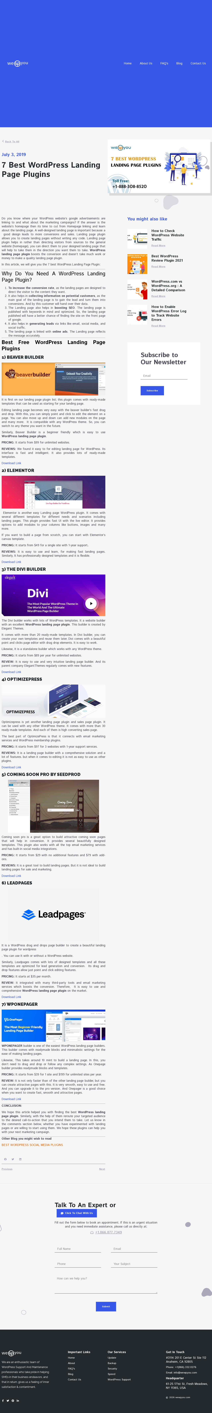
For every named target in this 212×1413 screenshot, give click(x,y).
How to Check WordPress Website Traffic (167, 235)
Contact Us (198, 64)
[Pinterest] (13, 1400)
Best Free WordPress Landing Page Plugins (53, 346)
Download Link (11, 463)
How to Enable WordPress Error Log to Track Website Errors (168, 313)
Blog (179, 64)
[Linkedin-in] (18, 1400)
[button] (5, 1159)
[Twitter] (8, 1400)
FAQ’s (164, 64)
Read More (158, 246)
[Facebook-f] (3, 1400)
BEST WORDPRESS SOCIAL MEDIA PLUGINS (32, 1145)
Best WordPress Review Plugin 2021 (167, 258)
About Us (146, 64)
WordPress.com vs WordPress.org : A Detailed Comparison (168, 286)
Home (128, 64)
